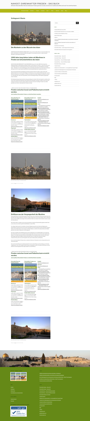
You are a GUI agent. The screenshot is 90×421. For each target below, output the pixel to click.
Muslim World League (58, 35)
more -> (19, 122)
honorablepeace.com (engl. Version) (17, 392)
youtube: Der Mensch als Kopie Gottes (61, 71)
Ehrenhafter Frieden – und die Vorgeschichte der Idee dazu (64, 47)
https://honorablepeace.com (43, 99)
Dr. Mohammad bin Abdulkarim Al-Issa (61, 33)
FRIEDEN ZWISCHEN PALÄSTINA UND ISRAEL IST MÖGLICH (50, 373)
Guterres (56, 37)
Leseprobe (42, 10)
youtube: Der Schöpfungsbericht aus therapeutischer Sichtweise (65, 69)
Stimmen (57, 10)
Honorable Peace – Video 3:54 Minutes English (62, 59)
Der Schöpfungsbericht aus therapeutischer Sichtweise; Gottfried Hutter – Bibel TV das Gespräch (56, 377)
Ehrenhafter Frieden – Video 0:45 (45, 389)
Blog (66, 10)
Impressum (13, 389)
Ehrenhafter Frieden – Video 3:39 (45, 387)
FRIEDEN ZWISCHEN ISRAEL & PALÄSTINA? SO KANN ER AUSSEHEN (52, 375)
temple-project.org (58, 85)
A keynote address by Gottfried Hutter (61, 73)
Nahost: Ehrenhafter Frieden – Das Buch (35, 4)
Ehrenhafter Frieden (24, 10)
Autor (47, 10)
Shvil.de (15, 183)
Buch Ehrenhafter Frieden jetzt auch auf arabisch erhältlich (64, 31)
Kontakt (12, 387)
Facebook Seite (57, 75)
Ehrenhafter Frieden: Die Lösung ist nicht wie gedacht (63, 49)
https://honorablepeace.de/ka (30, 135)
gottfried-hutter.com (58, 83)
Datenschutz (13, 390)
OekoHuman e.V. (57, 81)
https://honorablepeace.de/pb (17, 134)
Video (52, 10)
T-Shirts (56, 79)
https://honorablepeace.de (43, 102)
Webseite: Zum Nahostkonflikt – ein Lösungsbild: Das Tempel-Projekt (66, 67)
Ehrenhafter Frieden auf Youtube (60, 63)
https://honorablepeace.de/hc (16, 126)
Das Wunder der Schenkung (59, 45)
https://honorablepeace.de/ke (16, 141)
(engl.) (62, 10)
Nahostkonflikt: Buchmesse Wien (60, 29)
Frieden (37, 10)
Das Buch (32, 10)
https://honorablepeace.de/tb (30, 127)
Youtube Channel (57, 65)
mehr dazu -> (34, 122)
